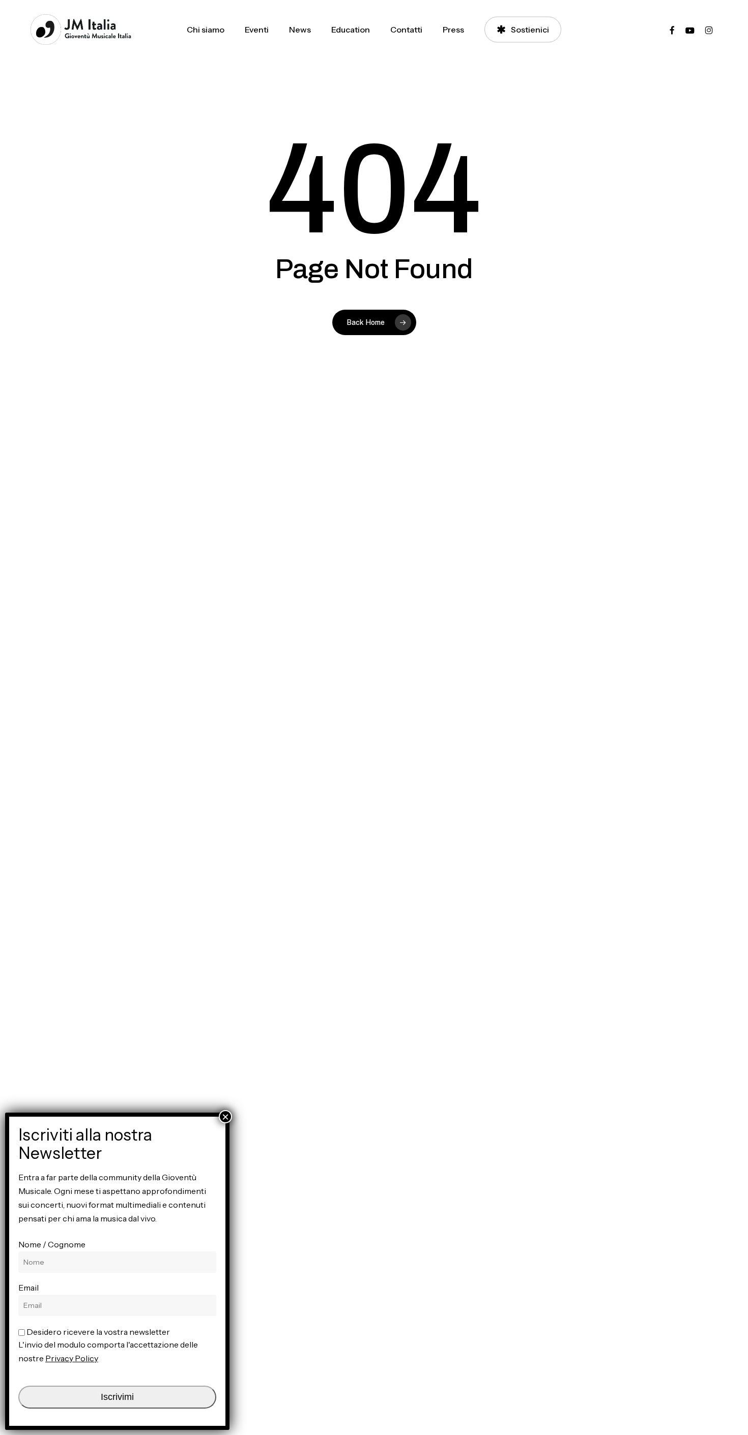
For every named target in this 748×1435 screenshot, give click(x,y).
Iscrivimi (117, 1397)
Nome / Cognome (51, 1244)
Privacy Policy (71, 1358)
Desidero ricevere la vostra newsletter (97, 1332)
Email (28, 1287)
